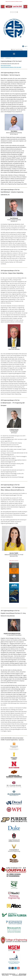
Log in (25, 46)
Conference (8, 58)
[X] (12, 968)
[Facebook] (10, 968)
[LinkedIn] (15, 968)
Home (2, 58)
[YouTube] (18, 968)
